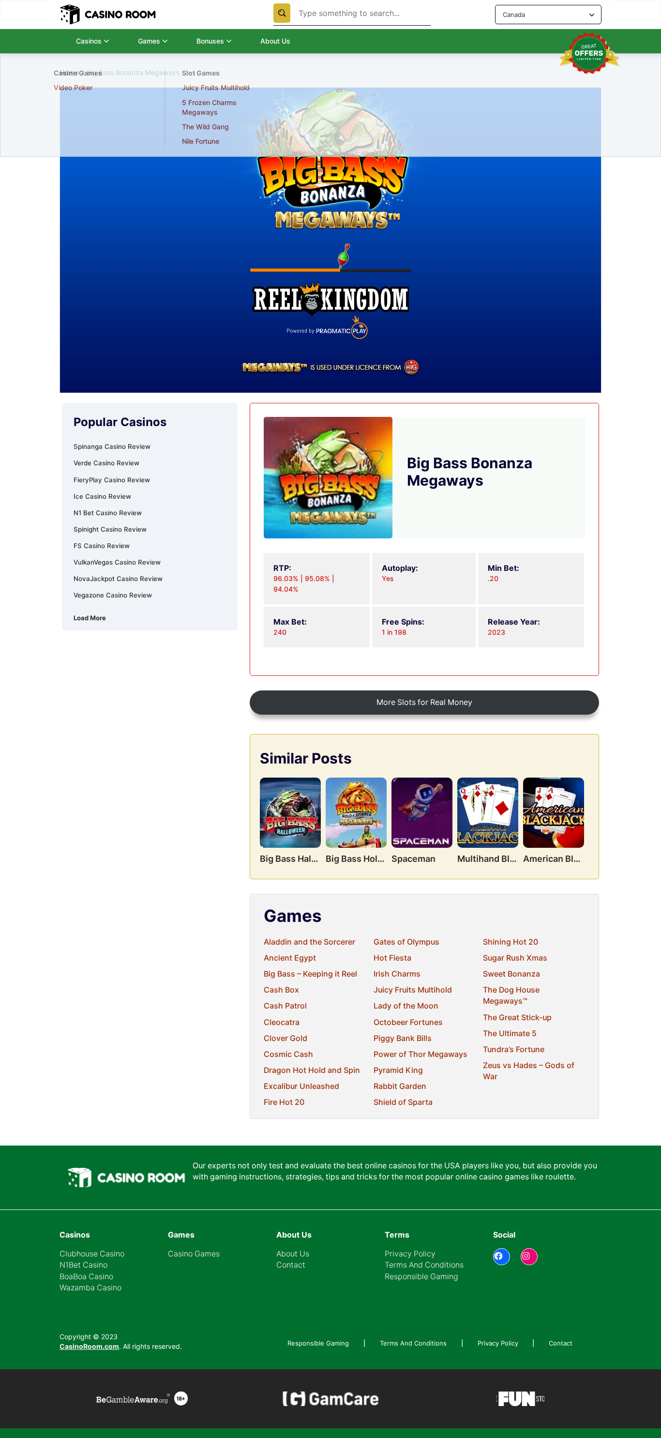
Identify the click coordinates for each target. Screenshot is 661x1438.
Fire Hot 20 (284, 1102)
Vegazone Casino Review (113, 595)
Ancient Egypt (290, 958)
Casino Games (194, 1253)
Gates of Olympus (406, 942)
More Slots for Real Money (424, 702)
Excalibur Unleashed (301, 1086)
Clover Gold (285, 1038)
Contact (290, 1265)
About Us (275, 41)
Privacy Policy (410, 1253)
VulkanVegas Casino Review (117, 562)
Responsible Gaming (421, 1276)
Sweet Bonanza (511, 974)
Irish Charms (397, 974)
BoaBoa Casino (86, 1276)
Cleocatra (282, 1022)
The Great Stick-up (517, 1017)
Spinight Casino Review (110, 529)
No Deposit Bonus (82, 87)
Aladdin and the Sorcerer (309, 942)
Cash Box (281, 989)
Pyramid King (398, 1070)
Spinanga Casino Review (112, 446)
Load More (90, 618)
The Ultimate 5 (510, 1033)
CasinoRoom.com (89, 1346)
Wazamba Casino (90, 1287)
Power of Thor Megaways (420, 1054)
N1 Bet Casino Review (108, 513)
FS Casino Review (102, 546)
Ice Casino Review (102, 496)
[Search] (281, 13)
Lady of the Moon (406, 1005)
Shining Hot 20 (510, 942)
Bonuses (210, 41)
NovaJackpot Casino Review (118, 578)
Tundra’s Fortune (513, 1049)
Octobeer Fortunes (408, 1022)
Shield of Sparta (403, 1102)
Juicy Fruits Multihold (413, 989)
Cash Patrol (285, 1005)
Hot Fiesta (392, 958)
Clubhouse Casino (92, 1253)
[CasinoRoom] (109, 14)
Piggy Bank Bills (403, 1038)
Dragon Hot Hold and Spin (312, 1070)
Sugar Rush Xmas (515, 958)
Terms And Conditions (424, 1265)
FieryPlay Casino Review (112, 480)
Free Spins (71, 102)
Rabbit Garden (400, 1086)
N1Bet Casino (83, 1265)
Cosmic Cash (288, 1054)
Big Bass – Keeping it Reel (310, 974)
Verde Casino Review (106, 463)
